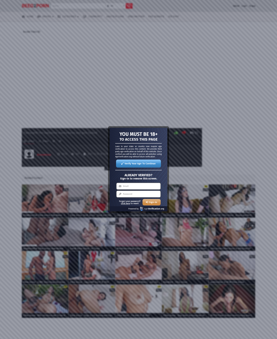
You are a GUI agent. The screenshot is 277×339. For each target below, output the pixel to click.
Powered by (133, 209)
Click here (125, 203)
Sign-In (153, 202)
